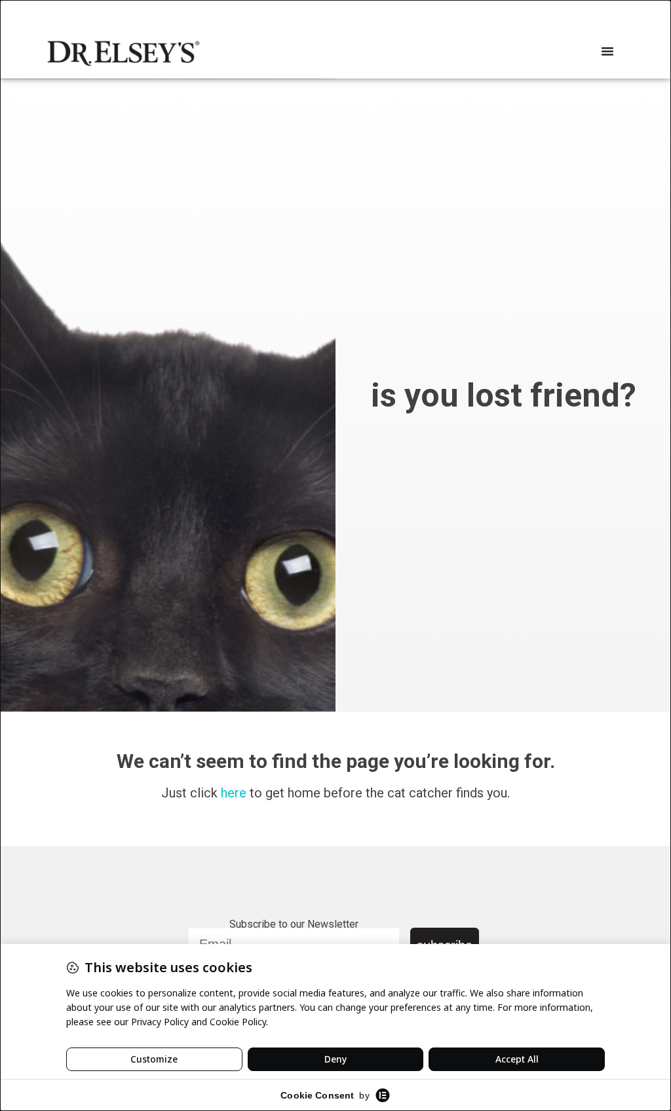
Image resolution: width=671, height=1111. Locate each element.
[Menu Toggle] (607, 51)
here (233, 793)
